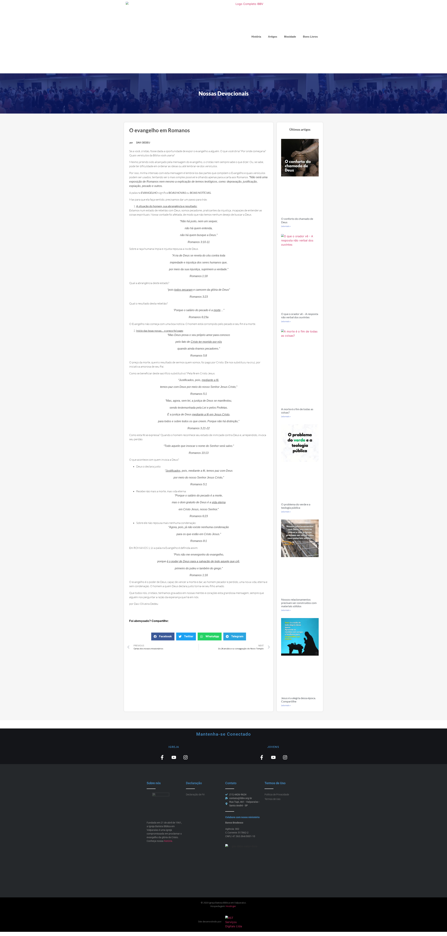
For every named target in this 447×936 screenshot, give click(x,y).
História (256, 36)
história (168, 841)
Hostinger (231, 906)
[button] (162, 636)
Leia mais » (286, 226)
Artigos (272, 36)
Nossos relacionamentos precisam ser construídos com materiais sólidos (299, 603)
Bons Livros (310, 36)
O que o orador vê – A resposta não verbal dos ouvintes (299, 315)
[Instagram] (185, 757)
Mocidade (290, 36)
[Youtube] (173, 757)
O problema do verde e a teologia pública (295, 506)
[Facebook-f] (162, 757)
